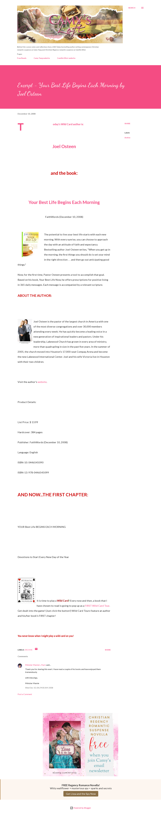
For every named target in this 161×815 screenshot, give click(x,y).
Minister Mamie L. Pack (35, 665)
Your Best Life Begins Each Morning (64, 202)
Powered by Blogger (82, 808)
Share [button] (127, 123)
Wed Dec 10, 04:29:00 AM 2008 (39, 687)
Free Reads (21, 58)
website (42, 381)
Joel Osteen (64, 146)
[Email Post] (36, 650)
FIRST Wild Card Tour (97, 605)
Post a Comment (25, 694)
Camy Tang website (42, 58)
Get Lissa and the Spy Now (81, 793)
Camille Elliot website (66, 58)
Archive (127, 138)
